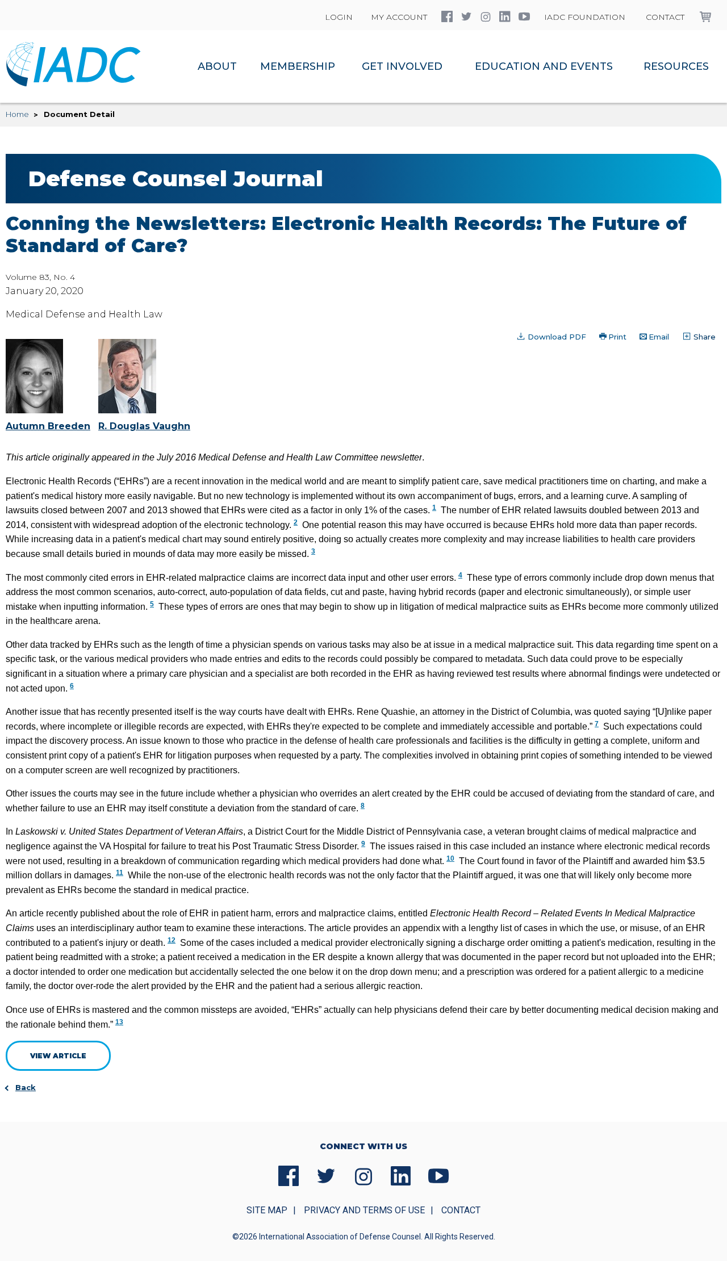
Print (617, 336)
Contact (665, 17)
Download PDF (555, 336)
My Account (399, 17)
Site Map (266, 1210)
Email (659, 336)
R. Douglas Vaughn (144, 426)
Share (703, 336)
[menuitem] (216, 66)
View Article (58, 1055)
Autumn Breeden (48, 426)
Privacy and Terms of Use (364, 1210)
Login (339, 17)
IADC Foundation (584, 17)
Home (17, 114)
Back (25, 1087)
